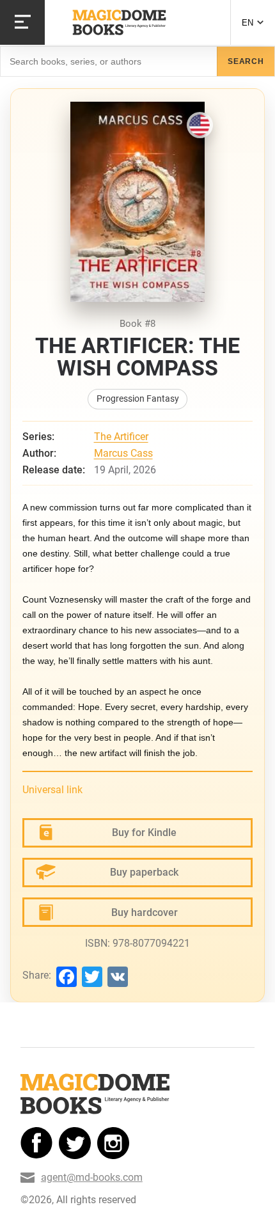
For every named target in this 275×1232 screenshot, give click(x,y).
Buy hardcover (144, 912)
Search (246, 61)
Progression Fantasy (138, 398)
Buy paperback (144, 872)
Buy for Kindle (144, 832)
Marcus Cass (123, 453)
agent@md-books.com (92, 1177)
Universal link (52, 790)
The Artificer (121, 436)
